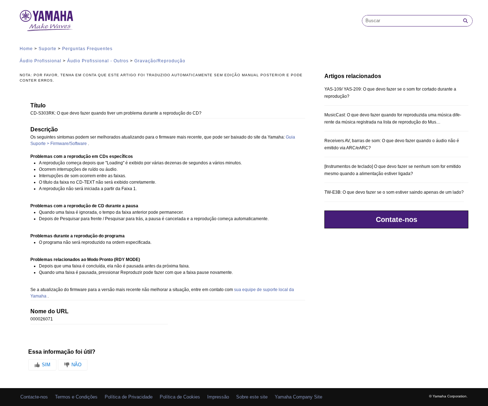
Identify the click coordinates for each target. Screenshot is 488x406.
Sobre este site (252, 397)
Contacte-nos (34, 397)
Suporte (47, 48)
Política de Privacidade (129, 397)
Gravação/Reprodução (159, 60)
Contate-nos (396, 219)
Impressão (218, 397)
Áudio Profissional (40, 60)
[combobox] (410, 20)
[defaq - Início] (46, 20)
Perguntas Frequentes (87, 48)
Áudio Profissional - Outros (98, 60)
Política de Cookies (180, 397)
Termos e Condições (76, 397)
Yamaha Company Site (298, 397)
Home (26, 48)
